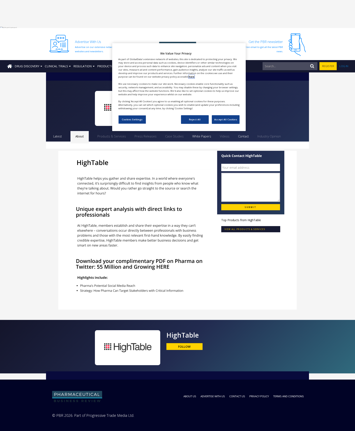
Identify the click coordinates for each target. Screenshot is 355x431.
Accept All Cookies (225, 119)
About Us (189, 396)
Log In (343, 66)
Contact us (237, 396)
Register (328, 66)
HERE (162, 266)
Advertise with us (213, 396)
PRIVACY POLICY (259, 396)
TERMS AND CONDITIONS (288, 396)
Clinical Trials (56, 66)
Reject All (195, 119)
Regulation (82, 66)
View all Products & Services (245, 229)
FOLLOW (184, 347)
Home (9, 66)
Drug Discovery (27, 66)
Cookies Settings (132, 119)
